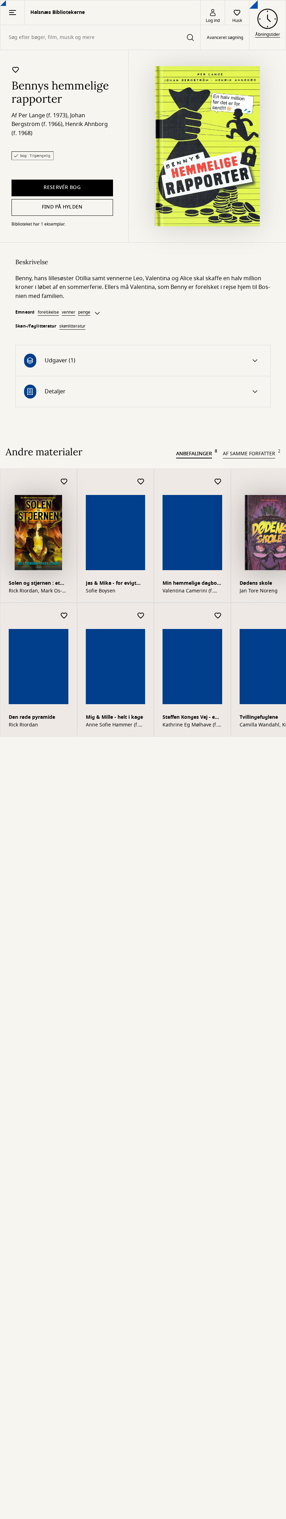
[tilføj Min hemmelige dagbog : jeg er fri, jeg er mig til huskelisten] (218, 482)
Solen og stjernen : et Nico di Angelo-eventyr (36, 584)
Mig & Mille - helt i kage (114, 717)
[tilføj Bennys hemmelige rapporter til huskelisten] (16, 69)
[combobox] (100, 37)
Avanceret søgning (225, 37)
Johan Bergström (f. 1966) (48, 120)
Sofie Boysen (100, 591)
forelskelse (48, 312)
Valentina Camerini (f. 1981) (188, 591)
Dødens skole (256, 583)
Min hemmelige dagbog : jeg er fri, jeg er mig (191, 584)
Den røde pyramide (32, 717)
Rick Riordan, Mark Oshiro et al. (35, 591)
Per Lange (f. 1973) (42, 115)
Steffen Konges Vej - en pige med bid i (190, 718)
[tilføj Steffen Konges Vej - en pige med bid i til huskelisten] (218, 616)
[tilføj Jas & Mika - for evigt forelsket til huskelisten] (141, 482)
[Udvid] (97, 313)
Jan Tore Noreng (259, 591)
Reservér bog (62, 187)
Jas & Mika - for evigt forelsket (111, 584)
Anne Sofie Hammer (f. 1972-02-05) (112, 725)
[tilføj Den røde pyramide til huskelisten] (64, 616)
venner (68, 312)
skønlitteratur (72, 326)
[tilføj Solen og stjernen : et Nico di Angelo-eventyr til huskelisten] (64, 482)
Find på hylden (62, 207)
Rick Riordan (23, 725)
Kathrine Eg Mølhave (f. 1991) (190, 725)
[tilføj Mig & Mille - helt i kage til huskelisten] (141, 616)
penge (84, 312)
